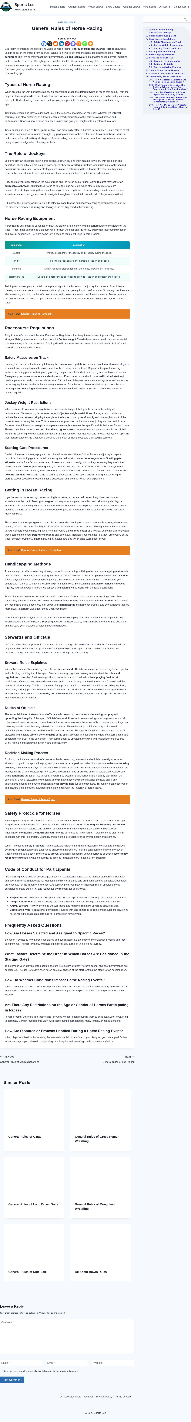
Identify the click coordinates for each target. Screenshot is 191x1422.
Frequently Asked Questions (165, 76)
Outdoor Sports (76, 6)
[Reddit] (55, 43)
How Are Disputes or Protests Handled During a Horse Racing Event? (170, 107)
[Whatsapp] (84, 43)
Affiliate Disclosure (70, 1396)
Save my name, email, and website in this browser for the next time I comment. (41, 1371)
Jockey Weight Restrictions (168, 45)
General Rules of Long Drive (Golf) (33, 1204)
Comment (7, 1322)
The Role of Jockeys (160, 32)
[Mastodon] (73, 43)
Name (5, 1362)
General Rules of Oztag (24, 1136)
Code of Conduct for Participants (167, 73)
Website (98, 1362)
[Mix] (78, 43)
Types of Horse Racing (161, 29)
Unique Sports (182, 6)
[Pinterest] (67, 43)
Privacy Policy (104, 1396)
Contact (88, 1396)
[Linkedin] (61, 43)
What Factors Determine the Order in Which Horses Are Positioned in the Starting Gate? (170, 87)
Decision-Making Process (167, 67)
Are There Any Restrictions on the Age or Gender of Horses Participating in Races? (170, 99)
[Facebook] (44, 43)
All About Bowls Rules (91, 1271)
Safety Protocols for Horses (164, 70)
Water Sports (95, 6)
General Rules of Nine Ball (27, 1271)
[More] (90, 43)
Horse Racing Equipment (162, 36)
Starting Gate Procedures (167, 48)
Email (51, 1362)
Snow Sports (113, 6)
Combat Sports (131, 6)
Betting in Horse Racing (162, 51)
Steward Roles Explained (167, 61)
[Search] (185, 19)
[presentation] (34, 1109)
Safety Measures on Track (167, 42)
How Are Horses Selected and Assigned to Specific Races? (170, 81)
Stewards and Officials (161, 58)
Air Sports (165, 6)
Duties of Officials (163, 64)
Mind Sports (149, 6)
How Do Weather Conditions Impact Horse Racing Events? (169, 93)
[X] (49, 43)
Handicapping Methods (161, 54)
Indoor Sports (57, 6)
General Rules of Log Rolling (118, 1060)
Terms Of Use (123, 1396)
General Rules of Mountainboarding (19, 1060)
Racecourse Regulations (162, 39)
